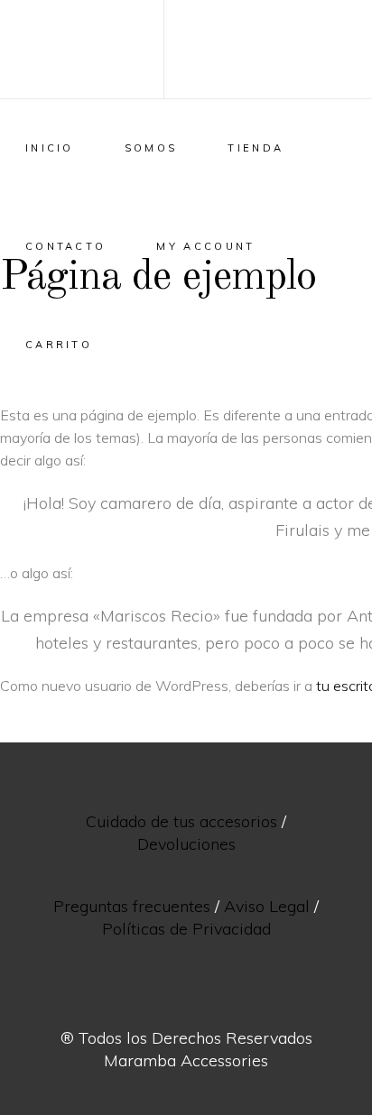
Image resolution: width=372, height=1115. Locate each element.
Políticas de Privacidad (186, 928)
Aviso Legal (267, 906)
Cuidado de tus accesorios (181, 821)
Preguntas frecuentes (131, 906)
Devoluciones (186, 844)
